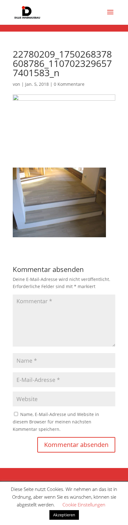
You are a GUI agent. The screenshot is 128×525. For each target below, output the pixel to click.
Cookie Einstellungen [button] (83, 504)
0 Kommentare (69, 84)
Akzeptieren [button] (64, 515)
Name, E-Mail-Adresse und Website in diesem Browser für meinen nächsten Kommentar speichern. (56, 421)
